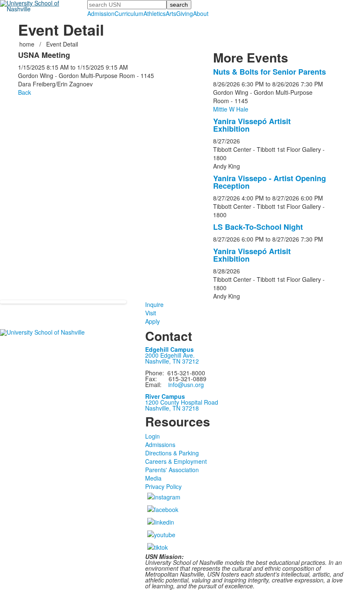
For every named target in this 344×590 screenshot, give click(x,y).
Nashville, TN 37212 (172, 361)
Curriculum (129, 13)
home (27, 44)
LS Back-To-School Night (258, 226)
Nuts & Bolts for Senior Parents (269, 71)
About (200, 13)
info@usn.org (186, 384)
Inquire (154, 304)
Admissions (160, 444)
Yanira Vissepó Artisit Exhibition (252, 125)
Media (153, 478)
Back (24, 92)
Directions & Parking (172, 453)
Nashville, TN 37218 (172, 408)
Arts (171, 13)
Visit (150, 313)
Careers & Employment (176, 461)
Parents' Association (172, 469)
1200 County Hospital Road (181, 402)
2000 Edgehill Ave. (170, 355)
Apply (152, 321)
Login (152, 436)
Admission (101, 13)
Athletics (154, 13)
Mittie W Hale (230, 109)
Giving (184, 13)
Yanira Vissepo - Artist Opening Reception (269, 182)
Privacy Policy (163, 486)
